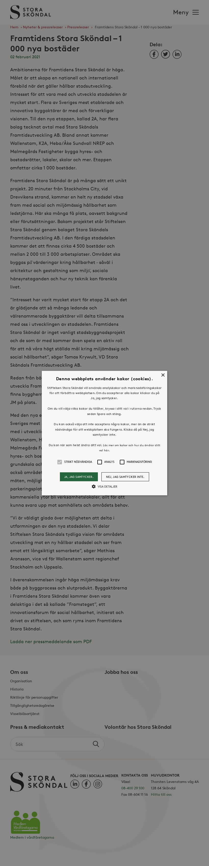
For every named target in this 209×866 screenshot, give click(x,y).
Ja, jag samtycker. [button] (79, 477)
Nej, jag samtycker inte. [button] (125, 477)
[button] (104, 433)
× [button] (163, 375)
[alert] (104, 433)
